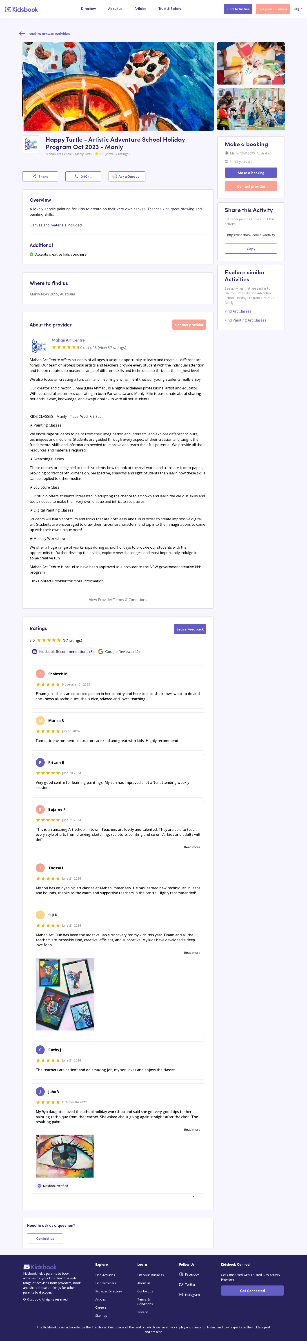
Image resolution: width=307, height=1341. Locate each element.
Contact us (45, 1238)
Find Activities (238, 8)
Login (298, 9)
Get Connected (252, 1290)
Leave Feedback (190, 628)
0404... (86, 176)
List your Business (272, 8)
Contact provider (189, 324)
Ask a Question (130, 176)
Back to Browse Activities (49, 33)
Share (43, 176)
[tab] (63, 651)
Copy (251, 248)
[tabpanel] (118, 933)
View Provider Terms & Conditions (118, 599)
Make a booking (251, 172)
